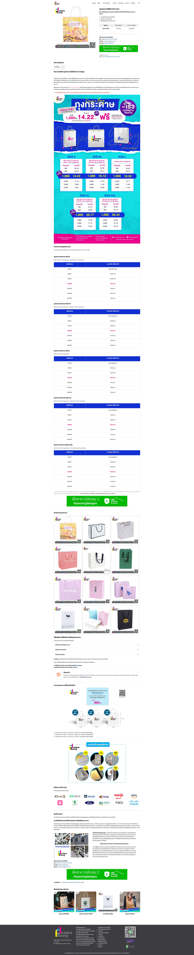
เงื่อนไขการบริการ (102, 939)
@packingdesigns (109, 43)
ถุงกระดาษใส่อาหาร (116, 56)
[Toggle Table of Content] (61, 67)
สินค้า (98, 3)
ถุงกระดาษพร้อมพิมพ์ (106, 56)
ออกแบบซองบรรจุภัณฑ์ (103, 932)
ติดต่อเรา (133, 3)
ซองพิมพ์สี (100, 931)
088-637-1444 (105, 39)
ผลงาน (114, 3)
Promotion (121, 3)
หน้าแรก (94, 3)
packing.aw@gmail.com (109, 41)
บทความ (127, 3)
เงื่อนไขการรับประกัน (102, 941)
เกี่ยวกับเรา (100, 945)
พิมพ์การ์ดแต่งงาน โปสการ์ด (104, 927)
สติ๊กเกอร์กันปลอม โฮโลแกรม (104, 929)
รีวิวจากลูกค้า (106, 3)
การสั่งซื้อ (100, 934)
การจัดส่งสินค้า (101, 938)
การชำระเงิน (100, 936)
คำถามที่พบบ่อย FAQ (102, 943)
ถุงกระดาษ (106, 55)
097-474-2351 (113, 39)
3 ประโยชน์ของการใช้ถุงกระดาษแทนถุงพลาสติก (72, 882)
